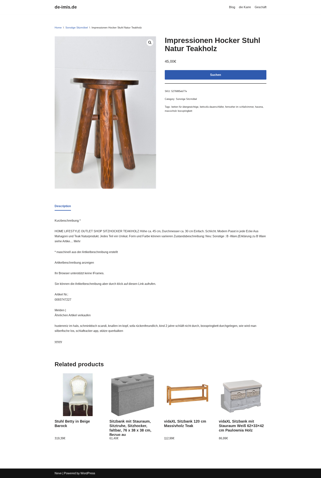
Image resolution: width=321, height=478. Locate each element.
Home (58, 27)
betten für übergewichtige (184, 106)
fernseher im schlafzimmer (239, 106)
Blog (232, 7)
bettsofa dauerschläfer (212, 106)
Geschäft (260, 7)
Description (63, 206)
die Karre (245, 7)
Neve (58, 473)
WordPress (87, 473)
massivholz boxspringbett (178, 111)
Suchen (215, 74)
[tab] (63, 206)
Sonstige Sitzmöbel (76, 27)
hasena (259, 106)
